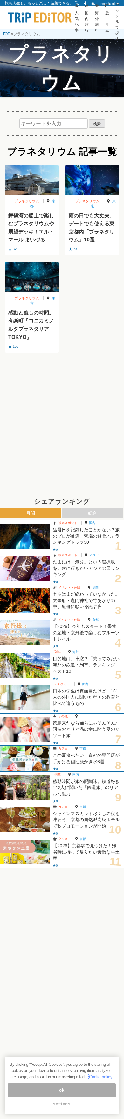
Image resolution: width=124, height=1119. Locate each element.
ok (61, 1090)
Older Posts (62, 369)
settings (61, 1103)
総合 (92, 513)
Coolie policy (101, 1076)
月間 (30, 513)
